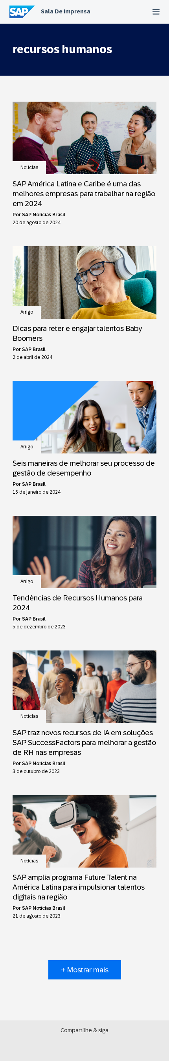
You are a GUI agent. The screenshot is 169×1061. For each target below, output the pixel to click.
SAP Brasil (34, 349)
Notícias (29, 167)
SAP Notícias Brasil (43, 214)
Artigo (26, 312)
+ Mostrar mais (84, 970)
